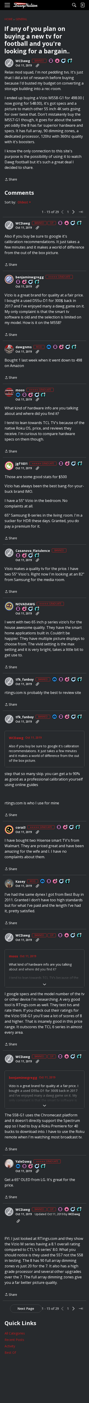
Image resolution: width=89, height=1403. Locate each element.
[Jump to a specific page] (80, 212)
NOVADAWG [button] (25, 604)
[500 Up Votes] (37, 282)
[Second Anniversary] (24, 556)
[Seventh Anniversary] (31, 1166)
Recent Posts (14, 1339)
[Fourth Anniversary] (67, 679)
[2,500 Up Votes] (43, 395)
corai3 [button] (21, 827)
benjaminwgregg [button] (30, 277)
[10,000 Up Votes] (70, 61)
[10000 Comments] (63, 61)
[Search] (74, 5)
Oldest (23, 202)
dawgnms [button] (24, 347)
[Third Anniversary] (24, 609)
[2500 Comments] (31, 556)
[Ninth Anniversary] (61, 347)
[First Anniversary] (57, 61)
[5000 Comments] (68, 347)
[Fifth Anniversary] (24, 282)
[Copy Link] (37, 65)
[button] (9, 63)
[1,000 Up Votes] (80, 464)
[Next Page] (73, 212)
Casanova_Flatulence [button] (33, 551)
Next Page (26, 1308)
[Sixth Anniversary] (31, 395)
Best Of (10, 1352)
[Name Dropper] (51, 61)
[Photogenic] (49, 347)
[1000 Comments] (37, 395)
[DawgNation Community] (25, 5)
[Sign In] (82, 5)
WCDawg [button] (23, 61)
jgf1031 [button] (22, 464)
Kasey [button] (20, 882)
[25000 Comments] (61, 881)
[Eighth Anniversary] (67, 464)
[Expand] (44, 984)
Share (11, 179)
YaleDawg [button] (24, 1161)
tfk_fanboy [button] (25, 679)
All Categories (15, 1333)
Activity (10, 1346)
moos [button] (20, 390)
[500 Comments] (31, 282)
